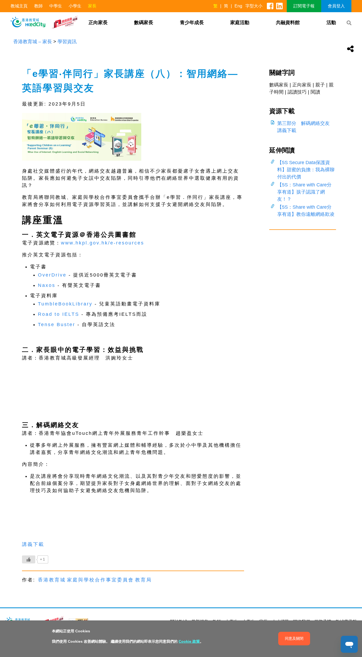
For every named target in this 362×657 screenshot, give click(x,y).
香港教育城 (52, 579)
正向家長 (98, 22)
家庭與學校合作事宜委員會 (100, 579)
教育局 (143, 579)
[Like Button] (28, 559)
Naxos (46, 285)
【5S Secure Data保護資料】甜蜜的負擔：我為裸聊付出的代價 (305, 169)
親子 (320, 84)
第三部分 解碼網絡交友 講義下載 (305, 127)
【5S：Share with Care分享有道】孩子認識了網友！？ (304, 192)
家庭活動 (239, 22)
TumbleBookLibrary (65, 303)
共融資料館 (288, 22)
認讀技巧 (297, 92)
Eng (238, 6)
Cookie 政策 (189, 641)
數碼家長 (143, 22)
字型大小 (253, 6)
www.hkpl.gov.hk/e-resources (102, 243)
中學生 (55, 6)
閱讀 (315, 92)
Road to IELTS (58, 314)
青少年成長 (192, 22)
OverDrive (52, 275)
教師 (38, 6)
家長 (92, 6)
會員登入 (336, 6)
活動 (331, 22)
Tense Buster (56, 324)
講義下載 (33, 544)
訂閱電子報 (304, 6)
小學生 (75, 6)
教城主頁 (19, 6)
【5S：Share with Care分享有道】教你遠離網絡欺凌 (305, 210)
